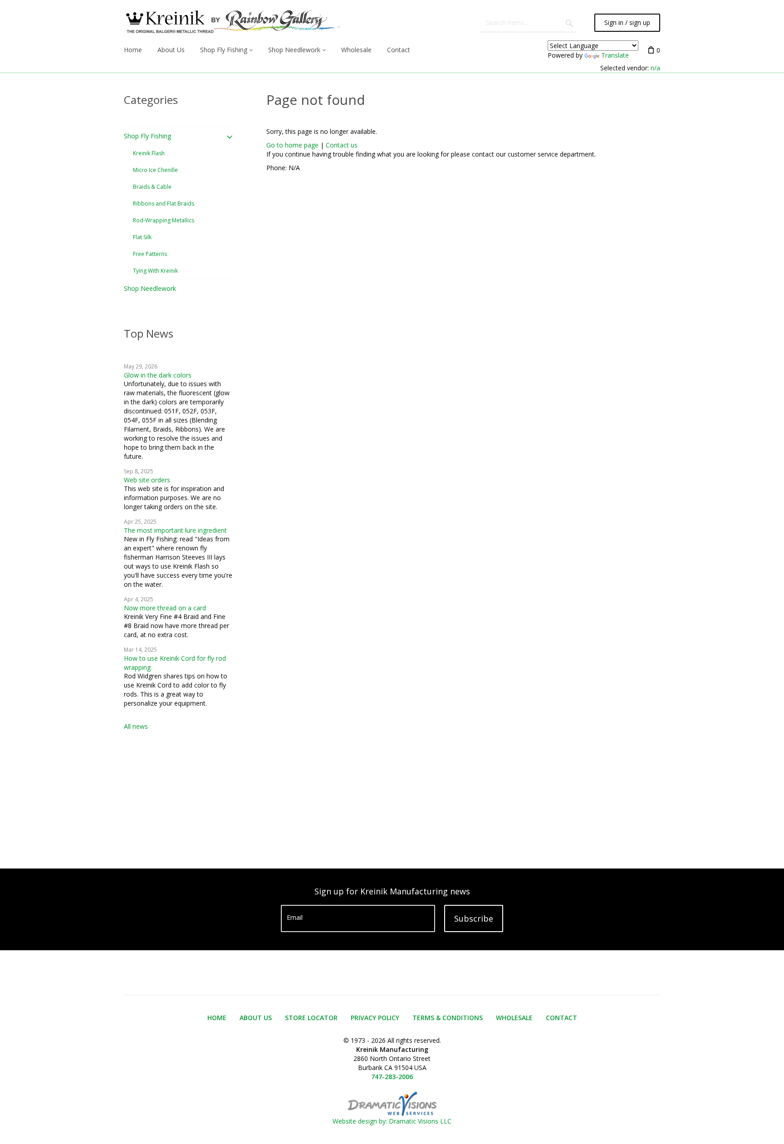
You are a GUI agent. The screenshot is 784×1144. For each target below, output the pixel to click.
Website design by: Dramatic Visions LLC (392, 1121)
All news (136, 726)
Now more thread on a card (165, 608)
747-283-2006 (392, 1076)
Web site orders (147, 480)
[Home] (232, 22)
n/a (655, 68)
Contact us (342, 145)
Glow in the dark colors (157, 375)
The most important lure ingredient (175, 530)
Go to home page (292, 145)
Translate (615, 55)
